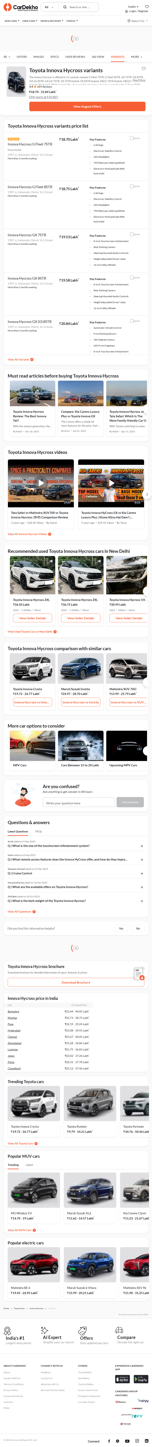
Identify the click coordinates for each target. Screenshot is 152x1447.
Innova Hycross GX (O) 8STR (30, 321)
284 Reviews (44, 86)
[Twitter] (117, 1441)
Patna (11, 1062)
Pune (10, 1024)
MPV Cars (20, 765)
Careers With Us (12, 1378)
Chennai (12, 1036)
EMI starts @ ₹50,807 (43, 97)
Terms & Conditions (14, 1384)
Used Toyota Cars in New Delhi (33, 631)
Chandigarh (14, 1068)
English (132, 6)
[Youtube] (127, 1441)
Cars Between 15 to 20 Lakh (80, 765)
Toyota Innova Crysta (27, 689)
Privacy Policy (11, 1390)
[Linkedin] (146, 1441)
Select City (137, 21)
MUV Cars (25, 1230)
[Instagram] (137, 1441)
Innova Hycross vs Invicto (81, 702)
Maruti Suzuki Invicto (75, 689)
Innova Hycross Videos (33, 534)
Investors (8, 1402)
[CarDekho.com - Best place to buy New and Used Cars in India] (21, 7)
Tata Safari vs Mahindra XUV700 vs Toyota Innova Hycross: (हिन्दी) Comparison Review (39, 515)
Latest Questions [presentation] (18, 831)
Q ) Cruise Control (20, 873)
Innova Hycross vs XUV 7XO (130, 702)
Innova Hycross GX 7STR (27, 235)
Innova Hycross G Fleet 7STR (30, 144)
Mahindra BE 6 (20, 1287)
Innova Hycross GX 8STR (27, 278)
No (138, 928)
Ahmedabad (14, 1043)
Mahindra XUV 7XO (122, 689)
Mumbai (12, 1017)
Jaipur (11, 1055)
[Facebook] (109, 1441)
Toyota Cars (26, 1143)
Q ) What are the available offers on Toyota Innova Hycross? (48, 887)
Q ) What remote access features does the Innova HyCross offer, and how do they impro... (67, 859)
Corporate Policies (13, 1396)
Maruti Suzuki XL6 (79, 1213)
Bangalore (13, 1011)
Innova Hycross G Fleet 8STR (30, 187)
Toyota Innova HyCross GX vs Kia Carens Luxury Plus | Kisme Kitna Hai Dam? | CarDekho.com (108, 515)
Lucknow (13, 1049)
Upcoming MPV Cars (123, 765)
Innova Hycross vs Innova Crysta (33, 702)
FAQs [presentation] (38, 831)
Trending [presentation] (13, 1164)
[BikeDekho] (120, 1402)
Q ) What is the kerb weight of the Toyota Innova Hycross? (47, 900)
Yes (121, 928)
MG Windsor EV (21, 1213)
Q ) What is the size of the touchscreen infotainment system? (48, 845)
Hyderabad (14, 1030)
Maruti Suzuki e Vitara (81, 1287)
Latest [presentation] (29, 1164)
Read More (139, 80)
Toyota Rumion (76, 1126)
